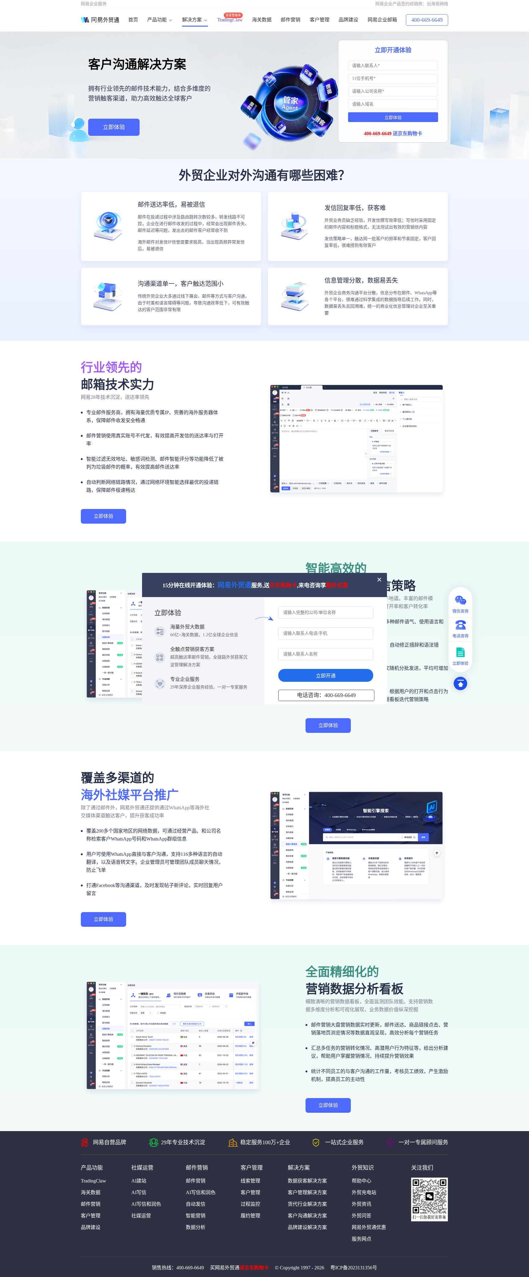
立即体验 (114, 127)
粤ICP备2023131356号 (353, 1267)
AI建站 (138, 1180)
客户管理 (319, 19)
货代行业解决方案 (307, 1204)
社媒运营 (141, 1215)
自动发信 (195, 1204)
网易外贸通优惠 (369, 1227)
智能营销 (195, 1215)
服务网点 (361, 1239)
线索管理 (250, 1180)
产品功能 (157, 19)
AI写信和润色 (146, 1204)
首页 (133, 19)
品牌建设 (348, 19)
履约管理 (250, 1215)
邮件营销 (290, 19)
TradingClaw (230, 19)
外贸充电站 (364, 1192)
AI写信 (138, 1192)
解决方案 (192, 19)
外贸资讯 (361, 1204)
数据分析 (195, 1227)
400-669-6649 (427, 20)
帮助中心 (361, 1180)
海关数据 (262, 19)
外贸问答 (361, 1215)
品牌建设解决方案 (307, 1227)
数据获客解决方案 (307, 1180)
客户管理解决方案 (307, 1192)
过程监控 (250, 1204)
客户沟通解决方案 (307, 1215)
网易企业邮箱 (382, 19)
